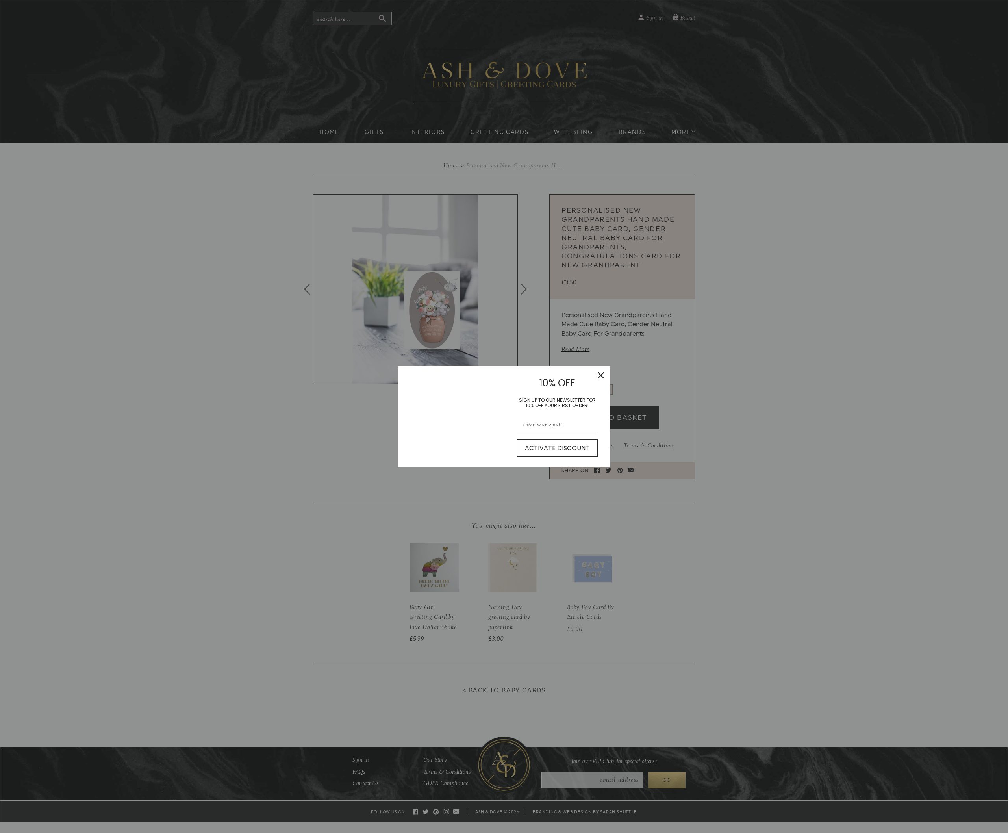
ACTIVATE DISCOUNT (557, 448)
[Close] (600, 375)
